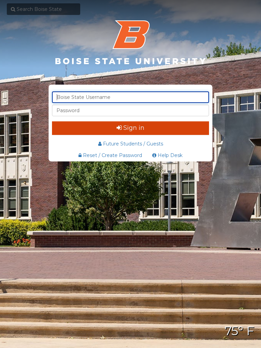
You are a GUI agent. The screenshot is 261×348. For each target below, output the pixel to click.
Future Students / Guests (133, 144)
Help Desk (169, 155)
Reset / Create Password (112, 155)
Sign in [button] (133, 128)
